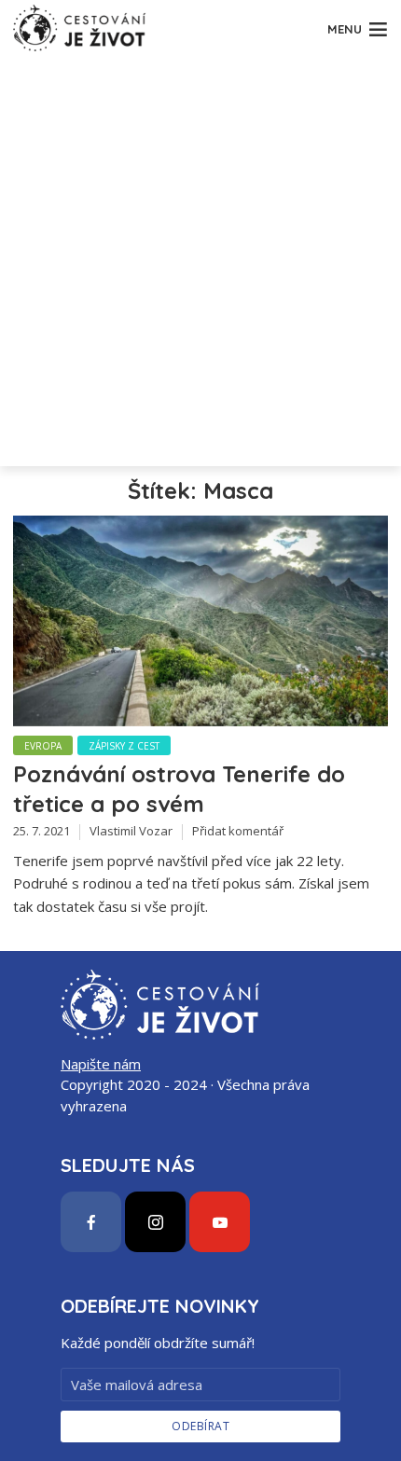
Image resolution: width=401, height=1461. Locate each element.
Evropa (43, 745)
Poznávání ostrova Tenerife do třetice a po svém (179, 788)
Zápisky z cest (124, 745)
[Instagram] (155, 1222)
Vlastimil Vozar (131, 830)
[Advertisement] (200, 265)
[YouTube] (219, 1222)
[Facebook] (91, 1222)
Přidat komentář (237, 830)
